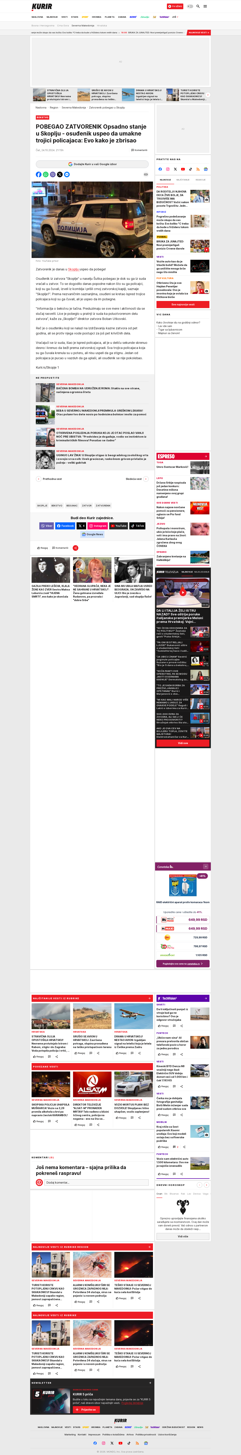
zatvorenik (103, 505)
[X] (175, 169)
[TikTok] (190, 169)
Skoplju (74, 269)
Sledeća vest (134, 479)
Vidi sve (183, 743)
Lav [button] (189, 1193)
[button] (139, 150)
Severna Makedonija (74, 107)
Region (54, 107)
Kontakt (82, 1434)
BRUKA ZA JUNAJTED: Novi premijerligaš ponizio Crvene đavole (116, 32)
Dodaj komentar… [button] (57, 1182)
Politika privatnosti (146, 1434)
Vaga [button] (205, 1193)
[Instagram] (168, 169)
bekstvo (57, 505)
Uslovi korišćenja (167, 1434)
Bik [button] (166, 1193)
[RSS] (198, 169)
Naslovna (41, 107)
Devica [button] (197, 1193)
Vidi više (183, 1236)
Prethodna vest (52, 479)
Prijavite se (88, 1409)
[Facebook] (160, 169)
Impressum (94, 1434)
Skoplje (42, 505)
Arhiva (130, 1434)
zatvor (87, 505)
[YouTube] (183, 169)
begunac (72, 505)
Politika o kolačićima (113, 1434)
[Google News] (205, 169)
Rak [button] (183, 1193)
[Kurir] (42, 6)
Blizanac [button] (174, 1193)
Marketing (70, 1434)
